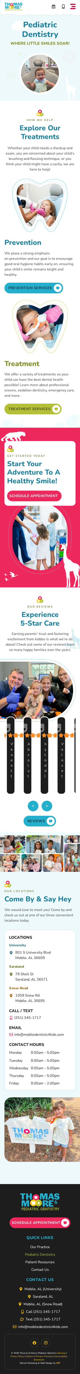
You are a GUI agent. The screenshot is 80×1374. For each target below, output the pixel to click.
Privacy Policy (17, 1356)
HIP (58, 1363)
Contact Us (40, 1269)
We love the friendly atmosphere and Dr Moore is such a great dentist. (62, 761)
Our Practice (40, 1247)
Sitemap (61, 1353)
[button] (73, 6)
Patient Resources (40, 1262)
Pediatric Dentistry (40, 1254)
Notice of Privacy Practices (39, 1356)
